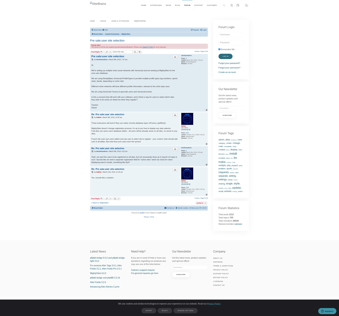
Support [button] (198, 5)
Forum (187, 5)
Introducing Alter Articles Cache (104, 287)
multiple (222, 165)
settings (222, 179)
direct (227, 150)
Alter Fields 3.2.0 (98, 282)
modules (229, 162)
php (229, 165)
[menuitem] (105, 30)
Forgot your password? (229, 63)
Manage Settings (185, 310)
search (232, 172)
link (232, 158)
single (229, 183)
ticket (225, 188)
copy (234, 146)
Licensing (218, 281)
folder (240, 150)
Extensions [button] (156, 5)
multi (233, 162)
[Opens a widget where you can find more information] (327, 311)
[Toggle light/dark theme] (246, 5)
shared (235, 180)
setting (232, 176)
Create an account (227, 72)
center (229, 143)
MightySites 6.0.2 (98, 273)
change (236, 143)
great (227, 154)
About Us (217, 258)
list (235, 157)
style (237, 183)
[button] (224, 5)
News (168, 5)
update (236, 187)
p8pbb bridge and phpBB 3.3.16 (105, 278)
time (229, 188)
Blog (177, 5)
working (235, 191)
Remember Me (227, 49)
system (220, 188)
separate (223, 176)
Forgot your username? (229, 68)
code (220, 146)
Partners (218, 262)
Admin (183, 126)
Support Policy (221, 274)
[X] (231, 5)
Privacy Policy (220, 270)
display (233, 149)
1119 (187, 133)
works (240, 191)
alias (227, 139)
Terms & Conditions (223, 266)
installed (221, 158)
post (240, 165)
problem (222, 168)
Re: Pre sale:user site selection (107, 114)
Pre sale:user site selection (107, 40)
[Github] (237, 5)
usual (220, 191)
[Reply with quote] (175, 57)
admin (221, 139)
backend (233, 140)
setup (230, 180)
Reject (165, 310)
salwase (238, 224)
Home (143, 5)
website (227, 191)
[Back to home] (103, 5)
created (221, 149)
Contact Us (219, 285)
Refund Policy (220, 277)
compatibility (228, 146)
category (221, 143)
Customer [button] (212, 5)
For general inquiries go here (144, 273)
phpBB (142, 213)
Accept (149, 310)
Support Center (147, 47)
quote (229, 168)
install (233, 153)
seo (236, 172)
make (222, 161)
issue (228, 158)
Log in (225, 56)
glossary (221, 154)
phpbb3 (235, 165)
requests (223, 172)
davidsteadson (186, 55)
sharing (221, 184)
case (239, 139)
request (235, 169)
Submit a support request (143, 270)
